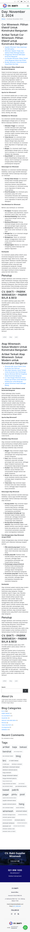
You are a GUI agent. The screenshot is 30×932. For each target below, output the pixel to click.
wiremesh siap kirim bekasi (19, 825)
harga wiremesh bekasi (10, 775)
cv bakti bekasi (13, 760)
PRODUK (4, 722)
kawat (6, 789)
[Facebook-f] (15, 914)
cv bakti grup (6, 764)
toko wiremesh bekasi (8, 807)
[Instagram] (11, 914)
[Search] (25, 691)
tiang (21, 804)
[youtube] (21, 1)
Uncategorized (5, 727)
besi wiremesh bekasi (8, 756)
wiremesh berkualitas (22, 814)
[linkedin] (25, 1)
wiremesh (8, 811)
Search (3, 687)
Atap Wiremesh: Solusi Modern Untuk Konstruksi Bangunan (14, 346)
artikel (4, 337)
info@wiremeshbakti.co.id (16, 904)
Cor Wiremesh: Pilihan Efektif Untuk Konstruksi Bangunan (15, 27)
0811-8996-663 (17, 906)
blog (11, 337)
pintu (14, 794)
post (16, 337)
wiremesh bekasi (21, 811)
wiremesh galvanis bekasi (9, 817)
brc (4, 760)
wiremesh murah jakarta (22, 822)
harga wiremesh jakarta (9, 778)
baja (14, 747)
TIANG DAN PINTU (7, 725)
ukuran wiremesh (20, 807)
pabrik (15, 789)
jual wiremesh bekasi (8, 786)
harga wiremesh (7, 772)
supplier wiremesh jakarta (9, 804)
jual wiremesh (21, 783)
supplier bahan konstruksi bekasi (9, 797)
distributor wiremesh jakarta (10, 770)
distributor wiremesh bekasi (11, 767)
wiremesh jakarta (20, 820)
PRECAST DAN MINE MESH (9, 720)
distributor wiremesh (17, 764)
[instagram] (28, 1)
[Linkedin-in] (18, 914)
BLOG (3, 711)
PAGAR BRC (5, 718)
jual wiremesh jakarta (20, 786)
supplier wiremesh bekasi (9, 800)
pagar (6, 794)
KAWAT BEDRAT (6, 713)
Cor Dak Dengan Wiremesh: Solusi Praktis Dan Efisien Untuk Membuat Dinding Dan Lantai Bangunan (15, 379)
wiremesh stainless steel (8, 828)
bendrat (7, 751)
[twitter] (15, 1)
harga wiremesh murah (7, 781)
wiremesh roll (7, 826)
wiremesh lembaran (8, 823)
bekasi (23, 747)
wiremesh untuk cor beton (9, 831)
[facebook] (18, 1)
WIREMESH (4, 729)
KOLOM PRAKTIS (6, 715)
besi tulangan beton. (18, 751)
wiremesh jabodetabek (7, 819)
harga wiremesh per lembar (9, 783)
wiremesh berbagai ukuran (9, 814)
